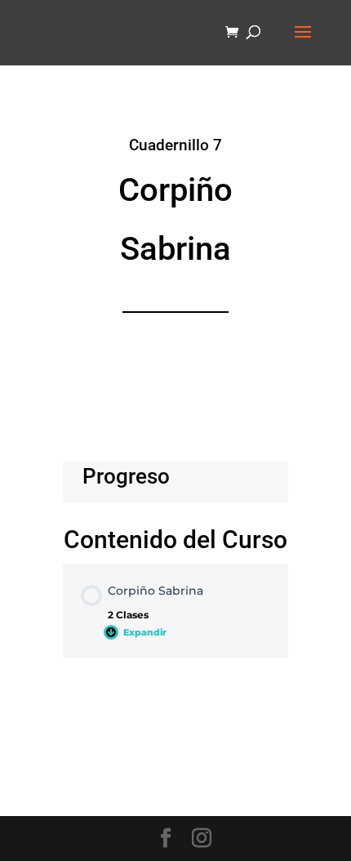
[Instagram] (201, 839)
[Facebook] (166, 839)
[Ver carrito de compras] (236, 33)
